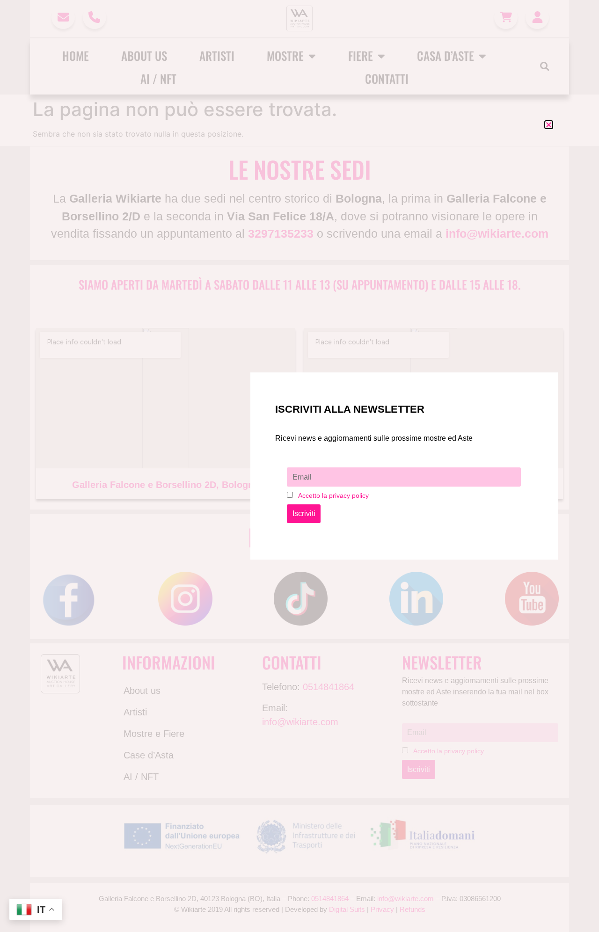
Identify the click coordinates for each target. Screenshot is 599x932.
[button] (548, 124)
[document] (299, 466)
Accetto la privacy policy (333, 495)
